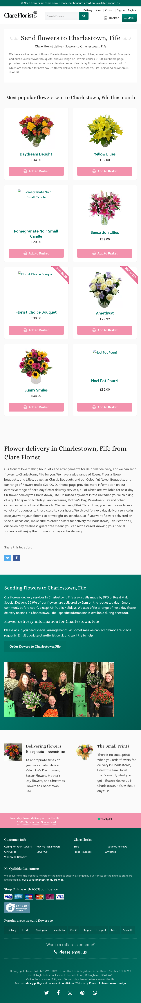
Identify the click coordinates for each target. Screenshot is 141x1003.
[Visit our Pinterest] (82, 992)
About (98, 10)
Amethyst (105, 312)
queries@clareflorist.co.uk (45, 635)
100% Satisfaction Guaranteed (36, 822)
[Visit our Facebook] (58, 992)
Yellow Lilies (105, 153)
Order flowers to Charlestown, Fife (35, 646)
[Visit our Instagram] (70, 992)
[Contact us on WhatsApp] (95, 992)
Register (132, 10)
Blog (76, 846)
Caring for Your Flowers (18, 846)
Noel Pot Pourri (104, 380)
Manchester (59, 930)
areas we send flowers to (35, 920)
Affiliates (110, 851)
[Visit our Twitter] (46, 992)
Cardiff (73, 930)
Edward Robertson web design (107, 983)
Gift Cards (10, 851)
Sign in (121, 10)
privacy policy (33, 983)
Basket (113, 18)
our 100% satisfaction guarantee (42, 879)
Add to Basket (38, 171)
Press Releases (83, 851)
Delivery (88, 10)
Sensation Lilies (105, 232)
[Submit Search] (84, 16)
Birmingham (42, 930)
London (26, 930)
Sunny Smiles (36, 389)
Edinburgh (12, 930)
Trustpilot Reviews (116, 846)
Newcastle (128, 930)
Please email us (72, 951)
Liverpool (101, 930)
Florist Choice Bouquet (36, 312)
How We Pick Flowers (48, 846)
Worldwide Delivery (15, 856)
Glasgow (87, 930)
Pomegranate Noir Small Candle (36, 233)
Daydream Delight (36, 153)
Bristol (114, 930)
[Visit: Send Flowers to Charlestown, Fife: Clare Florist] (16, 558)
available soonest (108, 3)
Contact (109, 10)
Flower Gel (42, 851)
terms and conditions (61, 983)
